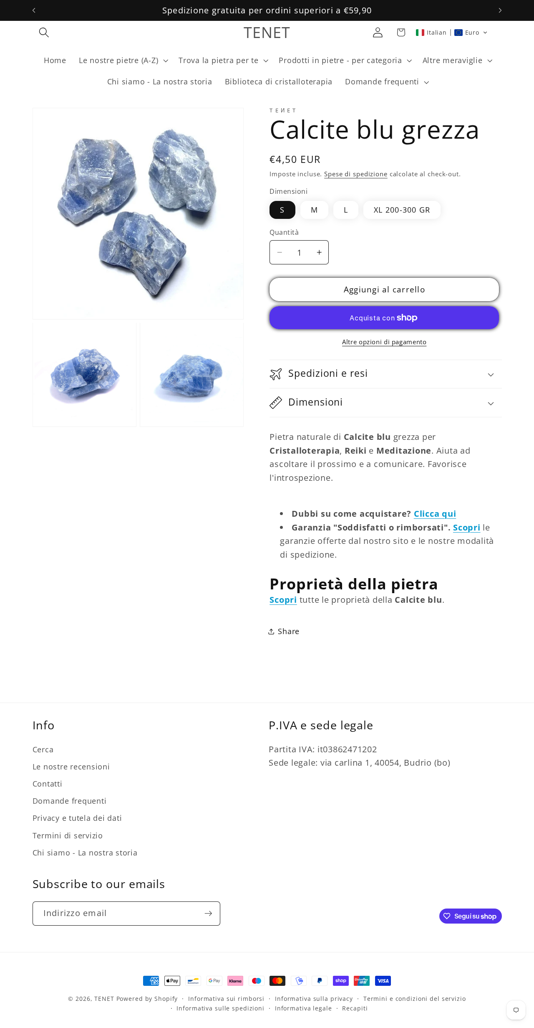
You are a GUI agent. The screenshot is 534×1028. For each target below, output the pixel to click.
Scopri (467, 527)
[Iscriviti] (208, 913)
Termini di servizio (68, 835)
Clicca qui (435, 513)
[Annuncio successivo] (500, 10)
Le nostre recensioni (71, 766)
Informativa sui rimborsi (226, 999)
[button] (44, 32)
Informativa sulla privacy (314, 999)
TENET (104, 999)
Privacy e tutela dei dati (77, 818)
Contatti (48, 784)
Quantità (284, 232)
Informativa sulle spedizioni (220, 1008)
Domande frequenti (70, 801)
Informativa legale (303, 1008)
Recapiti (355, 1008)
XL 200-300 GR (402, 210)
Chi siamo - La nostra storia (85, 853)
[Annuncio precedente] (34, 10)
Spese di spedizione (356, 174)
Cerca (43, 749)
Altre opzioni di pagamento (384, 342)
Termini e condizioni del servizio (414, 999)
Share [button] (289, 631)
